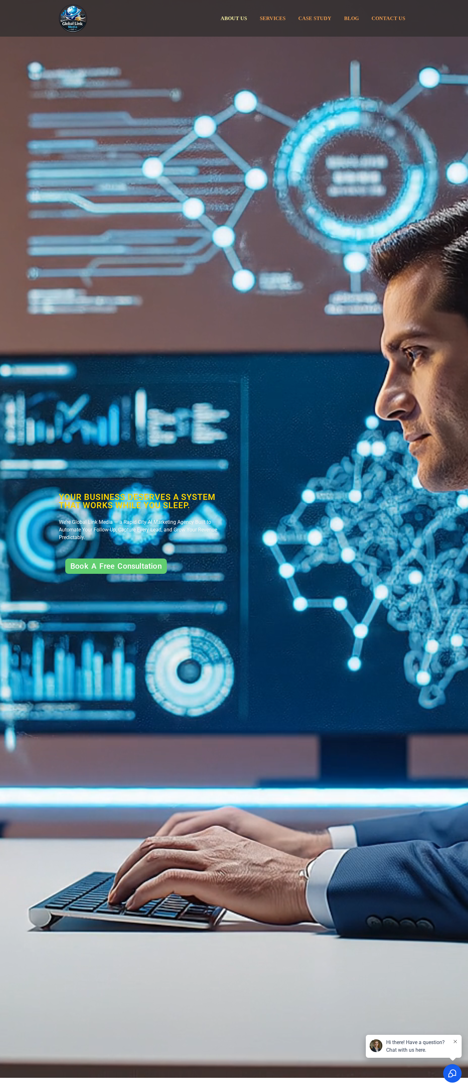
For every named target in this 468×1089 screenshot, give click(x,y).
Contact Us (388, 18)
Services (273, 18)
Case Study (314, 18)
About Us (234, 18)
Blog (351, 18)
